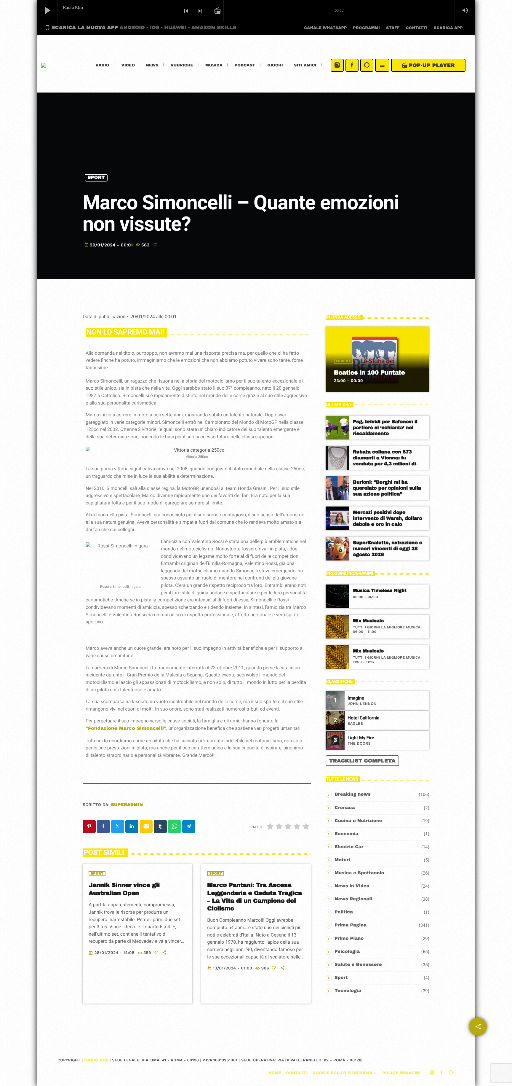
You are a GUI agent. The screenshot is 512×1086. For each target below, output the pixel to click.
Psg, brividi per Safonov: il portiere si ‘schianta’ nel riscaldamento (385, 427)
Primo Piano (349, 938)
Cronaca (345, 807)
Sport (96, 177)
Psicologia (347, 951)
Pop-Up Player (428, 65)
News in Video (352, 886)
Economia (347, 834)
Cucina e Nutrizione (358, 821)
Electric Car (349, 847)
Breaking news (353, 794)
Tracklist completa (362, 761)
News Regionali (353, 899)
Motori (342, 860)
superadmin (127, 804)
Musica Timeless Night (379, 590)
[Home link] (63, 65)
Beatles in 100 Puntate (369, 373)
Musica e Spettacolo (359, 873)
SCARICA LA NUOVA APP (140, 27)
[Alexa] (366, 65)
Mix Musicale (368, 621)
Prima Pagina (351, 925)
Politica (344, 912)
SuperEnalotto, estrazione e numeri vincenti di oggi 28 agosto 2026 (387, 548)
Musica (343, 361)
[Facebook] (352, 65)
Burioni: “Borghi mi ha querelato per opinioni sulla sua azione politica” (387, 488)
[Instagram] (337, 65)
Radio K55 (96, 1060)
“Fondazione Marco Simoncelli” (126, 728)
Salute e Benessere (358, 964)
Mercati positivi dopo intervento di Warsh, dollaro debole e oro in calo (387, 518)
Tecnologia (348, 990)
